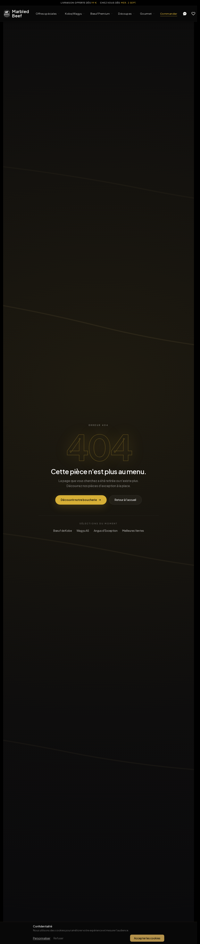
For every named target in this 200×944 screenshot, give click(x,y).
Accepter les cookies (147, 938)
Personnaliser (41, 938)
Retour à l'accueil (125, 499)
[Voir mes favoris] (193, 14)
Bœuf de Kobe (62, 530)
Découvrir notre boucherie (79, 499)
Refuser (58, 938)
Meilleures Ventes (133, 530)
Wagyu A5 (83, 530)
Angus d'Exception (106, 530)
